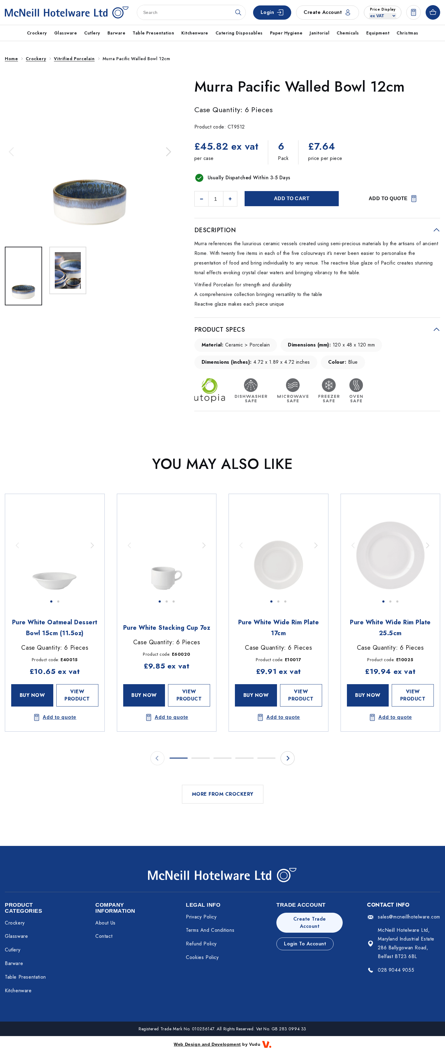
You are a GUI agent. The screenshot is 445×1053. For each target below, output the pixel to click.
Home (11, 59)
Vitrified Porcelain (74, 59)
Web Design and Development (207, 1044)
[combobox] (191, 12)
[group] (54, 545)
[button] (12, 151)
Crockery (36, 59)
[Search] (238, 12)
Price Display (383, 9)
